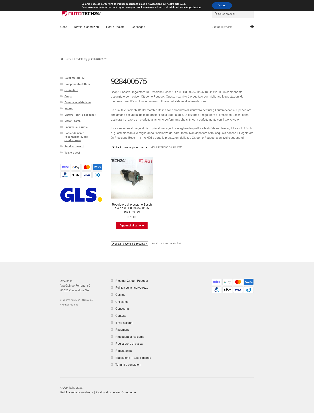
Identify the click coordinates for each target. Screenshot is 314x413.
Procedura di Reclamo (129, 336)
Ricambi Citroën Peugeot (131, 280)
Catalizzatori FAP (75, 78)
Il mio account (124, 323)
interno (69, 108)
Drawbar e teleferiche (78, 102)
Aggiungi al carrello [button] (132, 225)
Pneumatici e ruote (76, 127)
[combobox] (233, 13)
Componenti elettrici (77, 84)
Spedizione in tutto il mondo (133, 358)
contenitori (71, 90)
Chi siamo (121, 302)
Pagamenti (122, 329)
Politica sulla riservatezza (131, 287)
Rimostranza (123, 350)
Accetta (222, 5)
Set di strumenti (74, 146)
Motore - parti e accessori (80, 114)
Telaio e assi (72, 152)
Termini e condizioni (87, 27)
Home (68, 59)
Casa (63, 27)
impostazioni (193, 7)
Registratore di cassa (129, 343)
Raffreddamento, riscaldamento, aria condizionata (76, 136)
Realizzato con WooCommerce (116, 392)
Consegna (138, 27)
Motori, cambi (73, 121)
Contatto (120, 315)
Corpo (68, 96)
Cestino (120, 294)
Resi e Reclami (115, 27)
